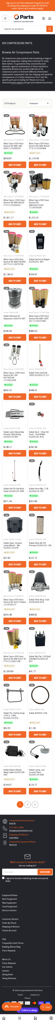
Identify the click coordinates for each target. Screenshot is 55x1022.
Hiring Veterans (9, 978)
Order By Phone (9, 922)
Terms (20, 994)
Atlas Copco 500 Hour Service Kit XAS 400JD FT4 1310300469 (39, 146)
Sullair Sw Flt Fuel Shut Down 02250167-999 (14, 489)
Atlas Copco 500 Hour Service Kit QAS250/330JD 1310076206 (39, 204)
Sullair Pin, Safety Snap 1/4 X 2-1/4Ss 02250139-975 (14, 715)
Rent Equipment (9, 898)
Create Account (9, 930)
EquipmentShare (9, 895)
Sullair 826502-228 (38, 713)
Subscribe (45, 871)
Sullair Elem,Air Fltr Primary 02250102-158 (40, 544)
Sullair (31, 255)
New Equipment (9, 902)
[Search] (50, 29)
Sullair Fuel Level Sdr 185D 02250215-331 (39, 373)
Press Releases (9, 963)
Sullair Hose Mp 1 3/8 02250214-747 (38, 489)
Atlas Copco (8, 140)
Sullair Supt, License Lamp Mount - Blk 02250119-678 (13, 545)
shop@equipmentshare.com (20, 830)
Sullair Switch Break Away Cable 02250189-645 (14, 772)
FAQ (4, 939)
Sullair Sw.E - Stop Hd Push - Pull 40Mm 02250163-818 (39, 434)
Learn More (13, 837)
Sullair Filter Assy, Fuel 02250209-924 (39, 600)
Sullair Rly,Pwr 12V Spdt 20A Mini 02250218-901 (40, 659)
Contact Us (34, 994)
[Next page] (35, 804)
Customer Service (10, 919)
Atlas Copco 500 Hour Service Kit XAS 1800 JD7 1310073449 (39, 318)
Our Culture (7, 966)
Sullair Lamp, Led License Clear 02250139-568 (36, 772)
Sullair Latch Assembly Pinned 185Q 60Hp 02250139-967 (14, 434)
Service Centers (9, 910)
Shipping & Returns (11, 926)
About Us (13, 844)
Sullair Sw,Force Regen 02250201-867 (39, 260)
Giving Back (7, 974)
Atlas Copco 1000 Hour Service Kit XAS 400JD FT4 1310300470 (14, 202)
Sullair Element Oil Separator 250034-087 (14, 317)
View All (12, 823)
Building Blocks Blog (11, 946)
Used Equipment (9, 906)
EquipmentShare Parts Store (30, 990)
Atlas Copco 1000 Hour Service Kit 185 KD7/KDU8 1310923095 (14, 376)
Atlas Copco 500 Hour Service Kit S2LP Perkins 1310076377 (15, 602)
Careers (5, 970)
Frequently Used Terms (13, 943)
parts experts (18, 82)
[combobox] (27, 29)
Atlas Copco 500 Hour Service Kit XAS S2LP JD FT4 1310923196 (15, 659)
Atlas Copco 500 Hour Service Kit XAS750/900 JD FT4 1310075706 (15, 262)
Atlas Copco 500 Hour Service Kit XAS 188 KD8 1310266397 (14, 146)
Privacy (27, 998)
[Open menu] (5, 18)
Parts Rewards (9, 950)
